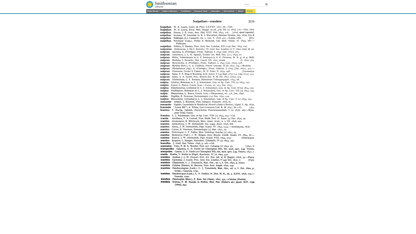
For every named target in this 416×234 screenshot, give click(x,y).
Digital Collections (169, 11)
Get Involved (228, 11)
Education (215, 11)
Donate (249, 11)
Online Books (152, 11)
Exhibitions (185, 11)
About (240, 11)
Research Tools (200, 11)
